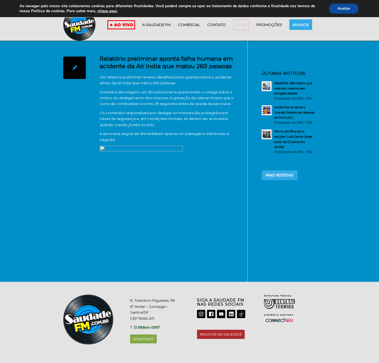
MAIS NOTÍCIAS (279, 175)
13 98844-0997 (147, 327)
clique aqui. (107, 11)
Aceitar (343, 8)
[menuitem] (156, 25)
